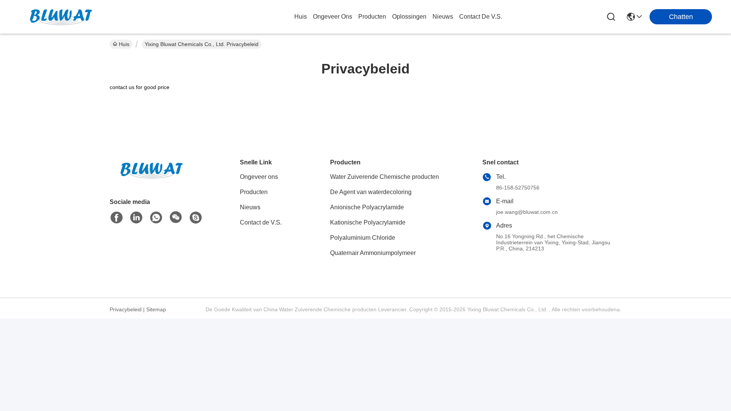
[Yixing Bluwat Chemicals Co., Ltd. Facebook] (116, 217)
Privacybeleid (126, 309)
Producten (254, 192)
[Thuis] (151, 179)
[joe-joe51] (196, 217)
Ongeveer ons (259, 177)
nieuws (443, 16)
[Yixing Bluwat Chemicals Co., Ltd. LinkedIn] (136, 217)
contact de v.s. (480, 16)
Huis (300, 16)
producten (372, 16)
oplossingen (409, 16)
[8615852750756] (156, 217)
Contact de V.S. (261, 222)
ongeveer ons (332, 16)
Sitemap (156, 309)
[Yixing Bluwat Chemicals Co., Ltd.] (61, 16)
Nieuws (250, 207)
